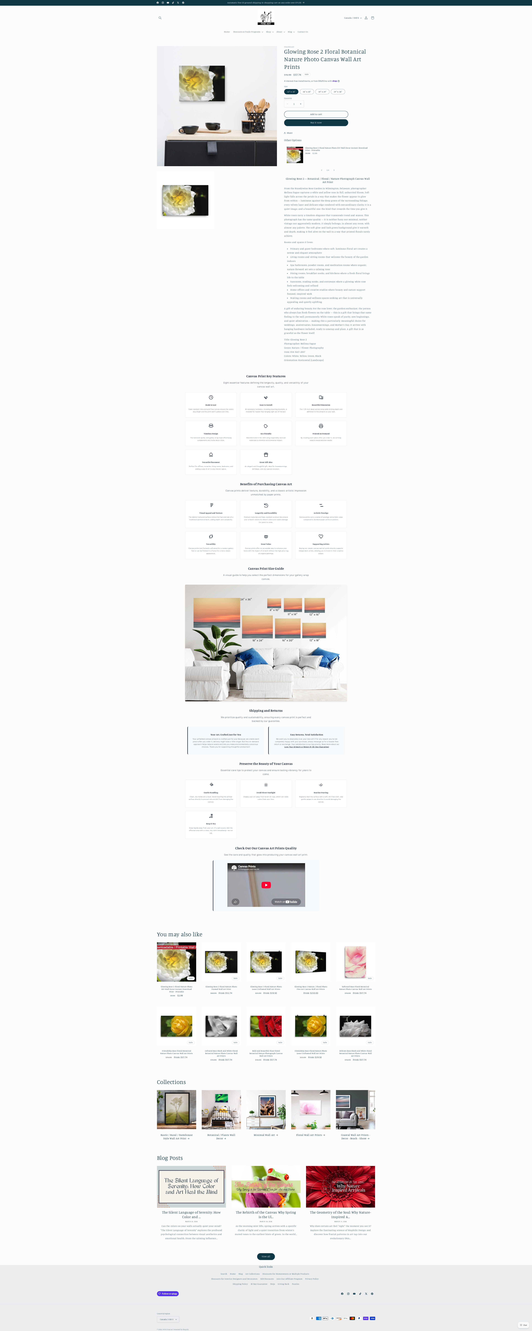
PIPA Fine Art (168, 1329)
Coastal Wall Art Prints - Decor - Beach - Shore (355, 1136)
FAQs (272, 1284)
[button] (160, 18)
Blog (241, 1274)
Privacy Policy (312, 1279)
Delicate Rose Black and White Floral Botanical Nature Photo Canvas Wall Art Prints (355, 1053)
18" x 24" (322, 91)
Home (233, 1274)
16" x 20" (307, 91)
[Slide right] (334, 170)
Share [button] (289, 133)
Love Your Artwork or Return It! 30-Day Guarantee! (306, 747)
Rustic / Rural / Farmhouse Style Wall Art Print (176, 1136)
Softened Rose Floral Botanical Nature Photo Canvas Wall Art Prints (355, 987)
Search (224, 1274)
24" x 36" (338, 91)
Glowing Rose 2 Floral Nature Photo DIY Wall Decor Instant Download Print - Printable (336, 149)
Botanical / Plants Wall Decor (221, 1136)
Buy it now (316, 122)
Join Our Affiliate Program (289, 1279)
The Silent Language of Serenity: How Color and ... (191, 1214)
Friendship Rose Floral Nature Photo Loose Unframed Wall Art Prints (311, 1052)
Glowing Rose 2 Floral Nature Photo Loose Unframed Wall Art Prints (266, 987)
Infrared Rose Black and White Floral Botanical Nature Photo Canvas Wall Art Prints (221, 1053)
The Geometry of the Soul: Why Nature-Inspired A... (340, 1214)
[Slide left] (322, 170)
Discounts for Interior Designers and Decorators (234, 1279)
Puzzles (295, 1284)
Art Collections (252, 1274)
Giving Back (283, 1284)
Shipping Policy (240, 1284)
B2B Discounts (267, 1279)
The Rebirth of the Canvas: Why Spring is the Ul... (266, 1214)
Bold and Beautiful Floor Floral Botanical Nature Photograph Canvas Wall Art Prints (265, 1053)
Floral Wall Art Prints (309, 1134)
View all (266, 1256)
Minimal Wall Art (264, 1134)
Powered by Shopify (181, 1329)
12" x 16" (291, 91)
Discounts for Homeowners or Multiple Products (286, 1274)
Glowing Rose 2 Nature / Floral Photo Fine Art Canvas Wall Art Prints (310, 987)
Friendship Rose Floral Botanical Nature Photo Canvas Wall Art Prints (176, 1052)
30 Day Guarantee (259, 1284)
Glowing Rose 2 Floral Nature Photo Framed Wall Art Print (221, 987)
